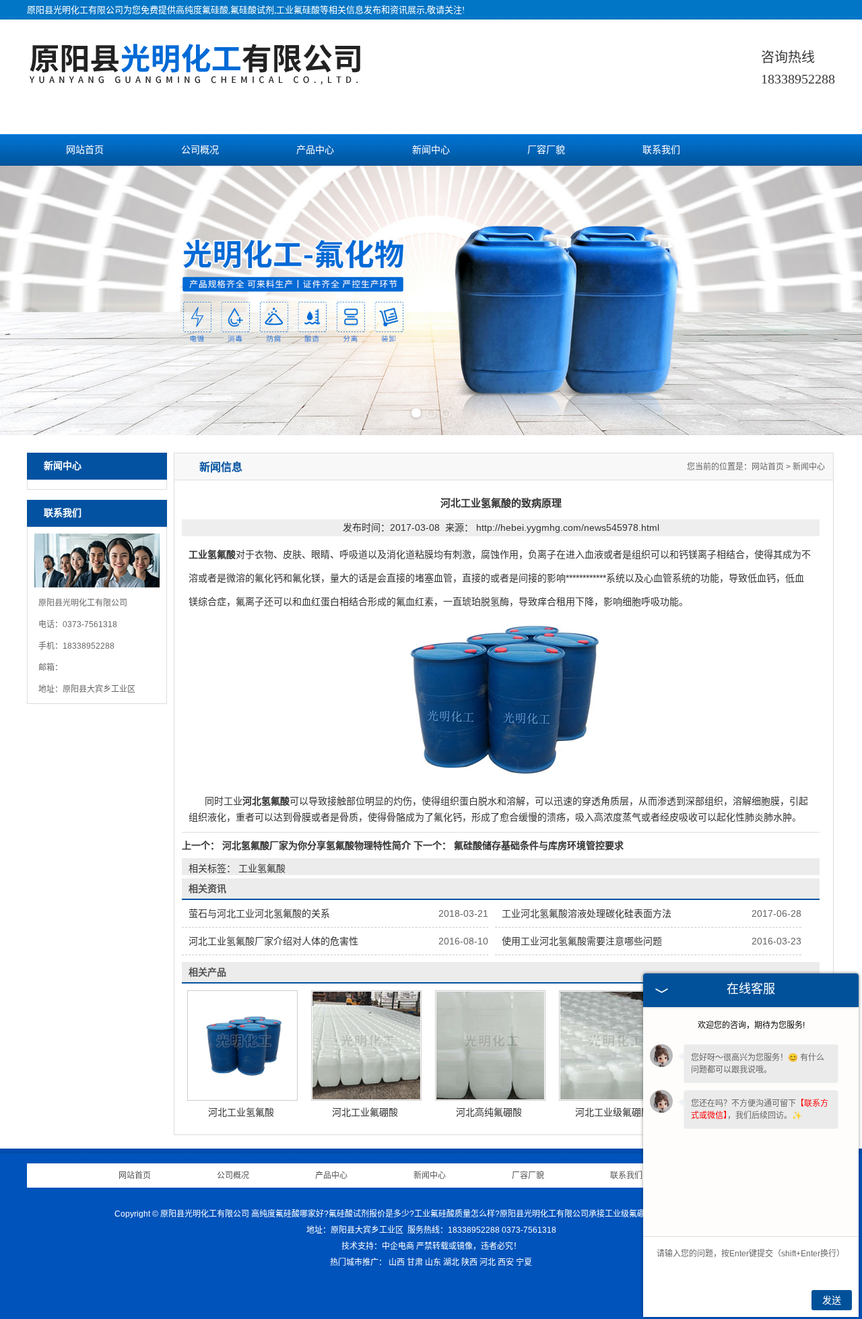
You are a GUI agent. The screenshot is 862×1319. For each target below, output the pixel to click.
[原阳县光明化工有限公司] (195, 77)
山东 (433, 1262)
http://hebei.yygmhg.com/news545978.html (567, 527)
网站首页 (85, 150)
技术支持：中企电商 (377, 1246)
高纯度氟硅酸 (202, 10)
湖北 (451, 1262)
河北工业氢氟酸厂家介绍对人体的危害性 (273, 941)
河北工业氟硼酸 (365, 1112)
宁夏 (524, 1262)
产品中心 (315, 150)
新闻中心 (431, 150)
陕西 (469, 1262)
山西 (397, 1262)
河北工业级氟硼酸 (613, 1112)
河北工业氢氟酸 (241, 1112)
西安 (506, 1262)
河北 (487, 1262)
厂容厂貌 (546, 150)
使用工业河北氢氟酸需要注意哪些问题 (582, 941)
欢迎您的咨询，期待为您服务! (751, 1025)
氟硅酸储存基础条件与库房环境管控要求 (537, 845)
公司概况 (200, 150)
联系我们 (661, 150)
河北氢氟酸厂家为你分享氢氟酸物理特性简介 (316, 845)
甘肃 (415, 1262)
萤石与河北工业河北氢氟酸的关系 (259, 913)
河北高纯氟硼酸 (489, 1112)
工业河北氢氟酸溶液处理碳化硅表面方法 (586, 913)
